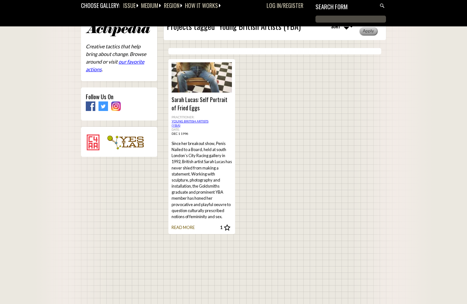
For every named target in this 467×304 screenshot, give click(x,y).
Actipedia (118, 30)
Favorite (227, 228)
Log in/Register (285, 5)
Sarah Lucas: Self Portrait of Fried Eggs (199, 104)
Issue (129, 5)
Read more (183, 227)
